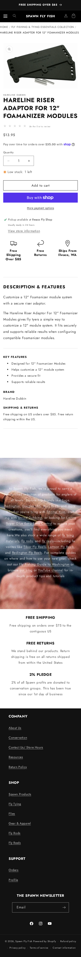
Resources (16, 757)
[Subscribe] (64, 907)
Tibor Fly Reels (35, 546)
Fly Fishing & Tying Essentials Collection (42, 27)
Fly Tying (15, 804)
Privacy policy (17, 947)
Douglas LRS (31, 506)
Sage (65, 500)
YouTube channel (50, 570)
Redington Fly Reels (27, 552)
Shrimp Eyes (56, 511)
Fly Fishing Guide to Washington (44, 564)
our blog (26, 570)
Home (4, 27)
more (71, 506)
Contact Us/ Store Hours (26, 747)
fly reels (48, 541)
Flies (12, 813)
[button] (14, 16)
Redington (12, 506)
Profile (13, 880)
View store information (24, 231)
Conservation (18, 737)
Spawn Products (20, 794)
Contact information (64, 947)
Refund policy (68, 941)
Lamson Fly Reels (61, 546)
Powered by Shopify (44, 941)
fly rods (27, 541)
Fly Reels (15, 843)
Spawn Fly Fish (24, 941)
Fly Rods (15, 833)
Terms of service (39, 947)
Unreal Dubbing (30, 517)
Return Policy (18, 767)
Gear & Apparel (20, 823)
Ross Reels (51, 506)
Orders (14, 870)
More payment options (40, 208)
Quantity (8, 152)
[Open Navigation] (5, 16)
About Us (15, 728)
